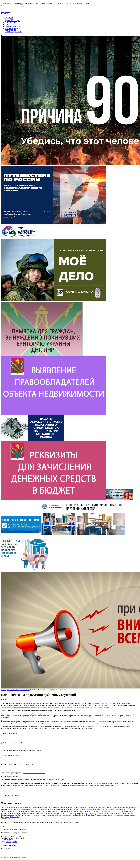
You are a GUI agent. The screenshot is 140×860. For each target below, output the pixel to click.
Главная (3, 690)
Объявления (25, 690)
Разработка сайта (7, 829)
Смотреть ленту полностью (10, 795)
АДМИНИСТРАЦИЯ (12, 21)
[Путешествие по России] (53, 224)
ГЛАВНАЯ (9, 17)
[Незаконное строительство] (32, 440)
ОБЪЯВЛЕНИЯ (10, 30)
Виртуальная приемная (5, 13)
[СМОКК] (20, 237)
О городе (18, 690)
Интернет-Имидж (20, 829)
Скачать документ (106, 785)
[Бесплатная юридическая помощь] (119, 499)
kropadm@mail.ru (11, 842)
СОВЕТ (7, 24)
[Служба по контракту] (53, 301)
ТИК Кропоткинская (12, 28)
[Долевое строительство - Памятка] (25, 571)
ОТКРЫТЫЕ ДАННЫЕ (13, 32)
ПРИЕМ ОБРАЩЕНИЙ (13, 26)
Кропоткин (11, 690)
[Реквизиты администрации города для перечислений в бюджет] (53, 499)
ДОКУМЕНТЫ (10, 23)
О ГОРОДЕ (9, 19)
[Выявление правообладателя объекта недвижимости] (53, 414)
